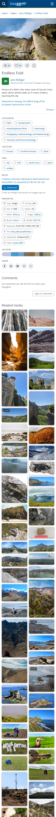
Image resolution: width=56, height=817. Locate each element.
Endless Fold (41, 13)
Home (5, 13)
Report (51, 109)
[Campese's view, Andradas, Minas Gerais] (41, 362)
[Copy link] (30, 266)
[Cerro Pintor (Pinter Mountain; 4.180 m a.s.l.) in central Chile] (14, 592)
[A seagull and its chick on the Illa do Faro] (14, 531)
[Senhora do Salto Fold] (41, 516)
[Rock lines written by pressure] (41, 435)
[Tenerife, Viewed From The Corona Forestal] (14, 713)
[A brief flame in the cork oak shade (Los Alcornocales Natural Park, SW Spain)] (41, 790)
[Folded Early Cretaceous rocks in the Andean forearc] (14, 671)
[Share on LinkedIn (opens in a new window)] (11, 266)
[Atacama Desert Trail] (41, 657)
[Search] (4, 4)
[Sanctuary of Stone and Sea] (41, 700)
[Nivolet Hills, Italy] (41, 453)
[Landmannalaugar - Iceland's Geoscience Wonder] (41, 599)
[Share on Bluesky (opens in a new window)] (17, 266)
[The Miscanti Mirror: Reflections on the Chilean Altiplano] (41, 642)
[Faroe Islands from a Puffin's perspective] (41, 497)
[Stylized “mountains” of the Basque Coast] (41, 340)
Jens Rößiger (26, 13)
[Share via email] (24, 266)
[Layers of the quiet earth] (41, 757)
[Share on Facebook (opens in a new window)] (4, 266)
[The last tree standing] (14, 789)
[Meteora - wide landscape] (41, 408)
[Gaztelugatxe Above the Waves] (41, 721)
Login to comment (43, 293)
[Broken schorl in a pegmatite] (41, 468)
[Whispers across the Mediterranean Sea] (41, 532)
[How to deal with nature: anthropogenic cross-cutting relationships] (14, 638)
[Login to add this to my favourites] (27, 65)
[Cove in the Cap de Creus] (41, 481)
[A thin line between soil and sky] (41, 741)
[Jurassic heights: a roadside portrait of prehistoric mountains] (14, 547)
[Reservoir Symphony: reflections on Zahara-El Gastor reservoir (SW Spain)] (41, 572)
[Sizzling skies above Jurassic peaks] (41, 545)
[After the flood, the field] (41, 773)
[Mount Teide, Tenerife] (41, 318)
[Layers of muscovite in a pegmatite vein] (14, 489)
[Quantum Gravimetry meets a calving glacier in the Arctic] (14, 610)
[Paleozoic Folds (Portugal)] (14, 513)
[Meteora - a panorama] (41, 380)
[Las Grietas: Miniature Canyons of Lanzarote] (14, 352)
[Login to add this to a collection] (34, 65)
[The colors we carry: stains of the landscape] (14, 747)
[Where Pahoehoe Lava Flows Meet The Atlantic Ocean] (14, 432)
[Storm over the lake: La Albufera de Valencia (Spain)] (14, 466)
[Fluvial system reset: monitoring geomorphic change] (14, 450)
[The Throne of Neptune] (14, 694)
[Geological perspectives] (14, 320)
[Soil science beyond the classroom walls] (14, 731)
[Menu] (52, 4)
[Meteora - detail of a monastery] (14, 389)
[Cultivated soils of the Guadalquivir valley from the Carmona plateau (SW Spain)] (41, 559)
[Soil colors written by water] (14, 763)
